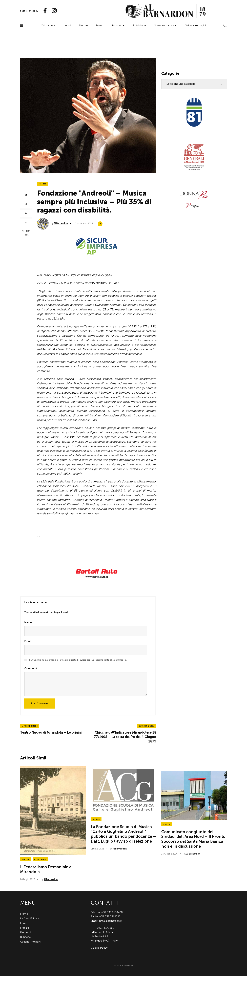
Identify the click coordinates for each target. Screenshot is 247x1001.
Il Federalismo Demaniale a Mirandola (45, 869)
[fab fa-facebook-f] (44, 11)
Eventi (99, 25)
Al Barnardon (61, 223)
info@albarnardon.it (110, 920)
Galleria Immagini (195, 25)
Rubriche (138, 25)
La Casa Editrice (29, 918)
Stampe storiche (164, 25)
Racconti (116, 25)
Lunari (67, 25)
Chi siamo (47, 25)
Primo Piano (40, 859)
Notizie (83, 25)
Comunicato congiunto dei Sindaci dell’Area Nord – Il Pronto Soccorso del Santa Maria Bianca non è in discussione (193, 839)
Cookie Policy (99, 947)
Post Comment (39, 703)
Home (24, 913)
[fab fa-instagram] (52, 11)
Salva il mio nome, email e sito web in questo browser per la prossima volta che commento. (78, 660)
